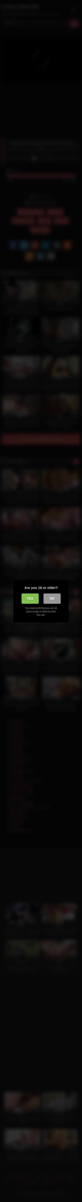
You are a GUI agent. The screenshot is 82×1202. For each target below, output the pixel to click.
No (52, 598)
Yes (30, 598)
